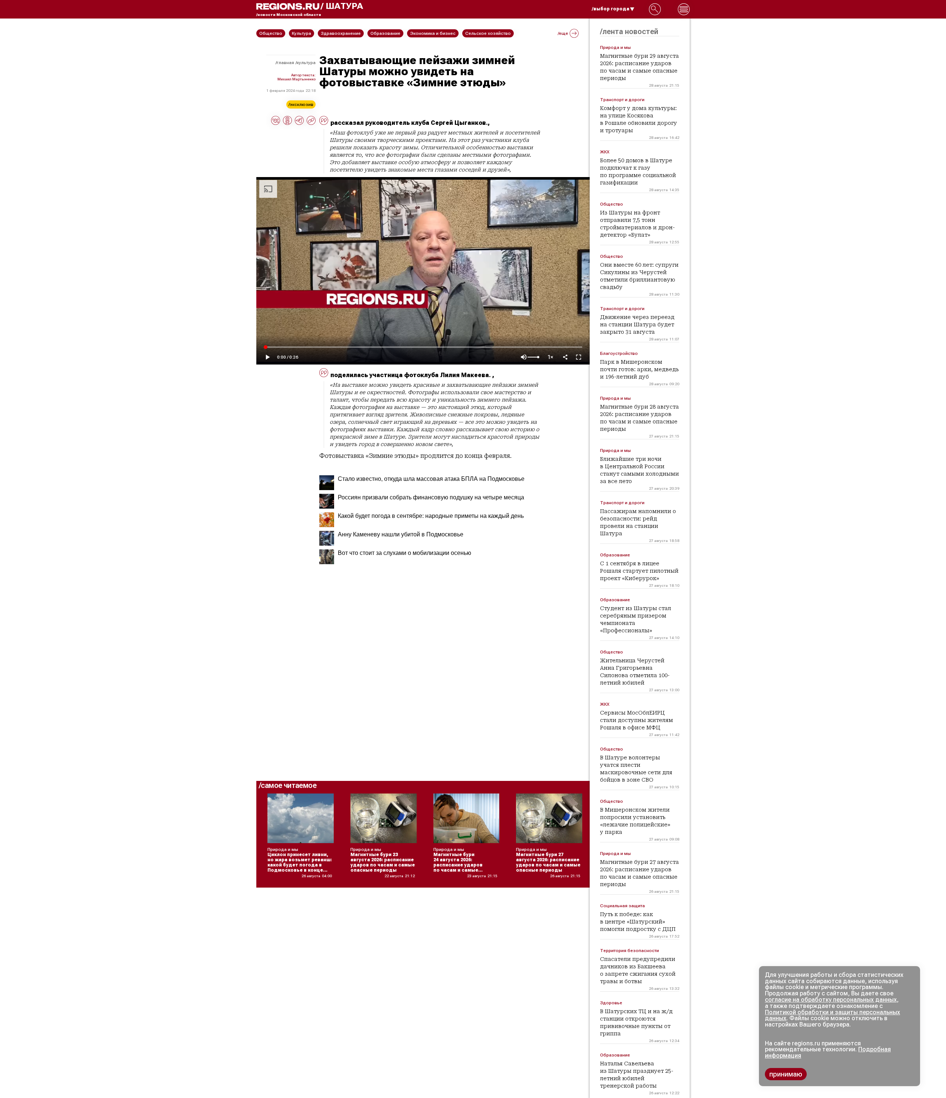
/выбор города (610, 8)
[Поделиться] (565, 357)
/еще (563, 33)
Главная (285, 62)
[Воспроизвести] (267, 357)
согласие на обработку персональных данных (831, 999)
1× (550, 357)
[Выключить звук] (523, 357)
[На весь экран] (578, 357)
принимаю (785, 1074)
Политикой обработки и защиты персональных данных (832, 1015)
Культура (306, 62)
